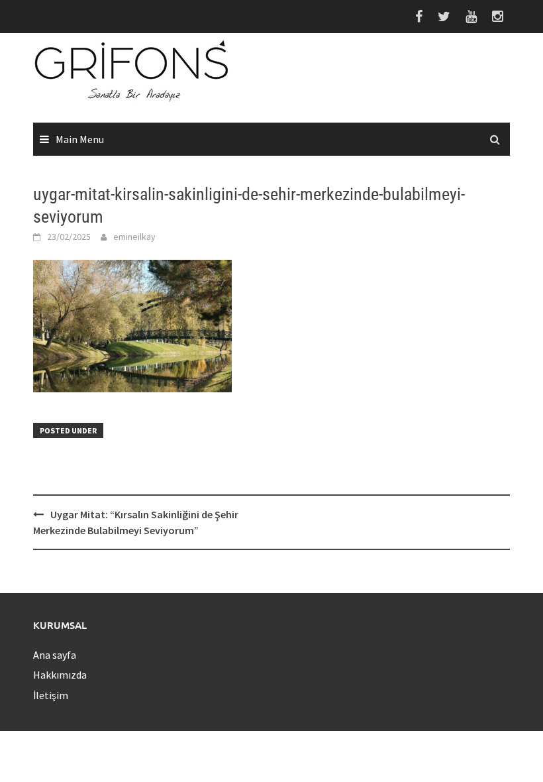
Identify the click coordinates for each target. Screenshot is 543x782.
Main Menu (80, 139)
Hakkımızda (60, 674)
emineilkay (134, 237)
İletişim (50, 695)
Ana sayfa (54, 654)
